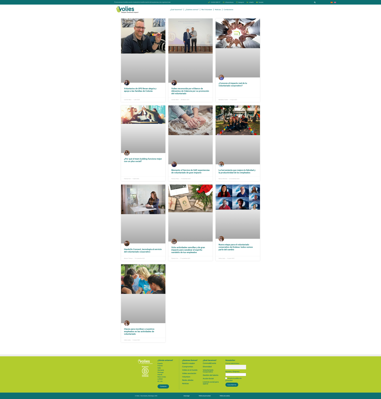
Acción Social (208, 378)
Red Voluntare (206, 9)
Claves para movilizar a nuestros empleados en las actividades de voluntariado (139, 331)
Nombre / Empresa (232, 372)
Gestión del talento (210, 375)
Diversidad (207, 366)
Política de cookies (225, 396)
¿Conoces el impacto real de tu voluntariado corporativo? (233, 84)
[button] (315, 2)
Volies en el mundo (189, 370)
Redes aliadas (187, 380)
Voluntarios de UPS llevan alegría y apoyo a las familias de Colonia (140, 89)
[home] (145, 361)
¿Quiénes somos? (192, 9)
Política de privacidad (205, 396)
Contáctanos (228, 9)
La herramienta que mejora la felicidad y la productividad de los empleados (237, 171)
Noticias (218, 9)
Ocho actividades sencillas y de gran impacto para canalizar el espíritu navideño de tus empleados (188, 250)
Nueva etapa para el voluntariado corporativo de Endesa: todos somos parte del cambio (236, 247)
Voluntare (186, 377)
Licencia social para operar (211, 383)
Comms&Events (209, 363)
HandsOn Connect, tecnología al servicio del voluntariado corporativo (143, 250)
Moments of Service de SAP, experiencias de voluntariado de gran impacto (190, 171)
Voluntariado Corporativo (208, 371)
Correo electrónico (232, 363)
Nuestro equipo (188, 363)
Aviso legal (187, 396)
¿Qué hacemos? (176, 9)
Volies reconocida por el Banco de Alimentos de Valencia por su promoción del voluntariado (190, 91)
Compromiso (187, 366)
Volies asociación (189, 373)
